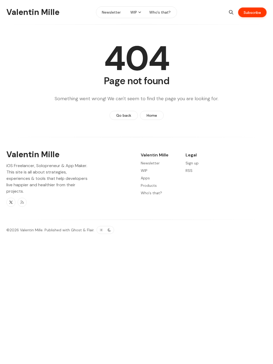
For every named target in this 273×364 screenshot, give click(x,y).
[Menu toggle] (140, 12)
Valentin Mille (31, 230)
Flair (90, 230)
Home (152, 115)
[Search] (231, 12)
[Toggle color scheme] (105, 230)
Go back (123, 115)
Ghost (76, 230)
